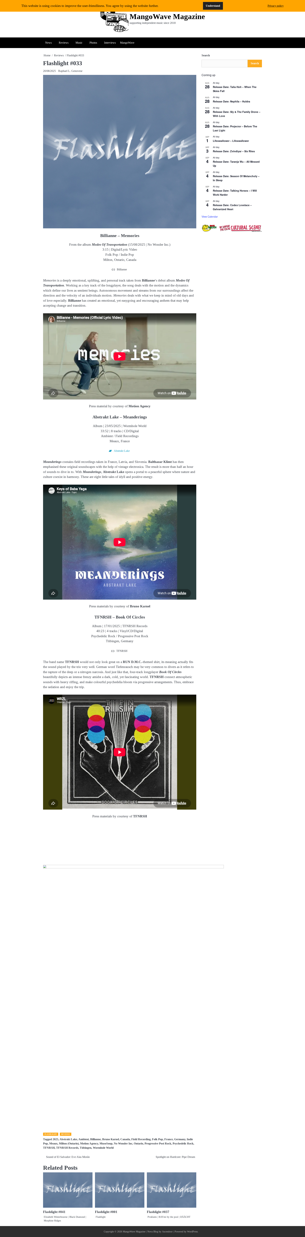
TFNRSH (49, 1147)
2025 (55, 1139)
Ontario (138, 1143)
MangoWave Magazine (167, 16)
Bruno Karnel (110, 1139)
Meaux (53, 1143)
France (168, 1139)
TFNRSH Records (67, 1147)
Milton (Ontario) (69, 1143)
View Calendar (210, 216)
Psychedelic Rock (183, 1143)
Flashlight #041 (54, 1212)
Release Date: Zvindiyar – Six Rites (234, 151)
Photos (93, 42)
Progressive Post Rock (158, 1143)
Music (79, 42)
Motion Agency (89, 1143)
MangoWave (127, 42)
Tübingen (85, 1147)
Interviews (110, 42)
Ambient (83, 1139)
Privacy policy (276, 5)
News (48, 42)
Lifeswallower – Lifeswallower (231, 141)
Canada (125, 1139)
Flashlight (50, 1134)
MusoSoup (106, 1143)
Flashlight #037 (158, 1212)
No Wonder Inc (123, 1143)
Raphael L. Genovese (70, 70)
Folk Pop (157, 1139)
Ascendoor (167, 1231)
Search (206, 55)
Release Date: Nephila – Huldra (231, 101)
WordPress (192, 1231)
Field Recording (141, 1139)
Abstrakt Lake (68, 1139)
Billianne (95, 1139)
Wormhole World (103, 1147)
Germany (179, 1139)
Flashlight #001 (106, 1212)
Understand (213, 5)
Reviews (63, 42)
